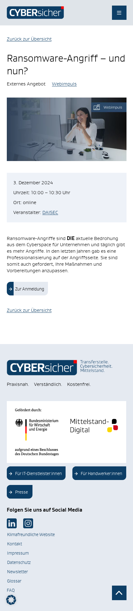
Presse (21, 492)
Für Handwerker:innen (101, 473)
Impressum (18, 553)
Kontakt (14, 543)
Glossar (14, 580)
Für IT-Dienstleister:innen (38, 473)
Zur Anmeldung (29, 288)
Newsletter (17, 571)
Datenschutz (19, 562)
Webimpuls (64, 83)
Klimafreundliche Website (31, 534)
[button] (11, 600)
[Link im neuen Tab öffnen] (12, 523)
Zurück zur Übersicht (29, 38)
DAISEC (50, 212)
